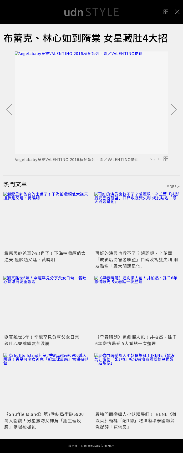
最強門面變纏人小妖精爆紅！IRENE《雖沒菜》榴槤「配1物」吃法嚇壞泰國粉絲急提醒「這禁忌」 (136, 420)
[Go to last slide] (9, 110)
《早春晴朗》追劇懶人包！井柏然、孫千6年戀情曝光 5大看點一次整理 (136, 340)
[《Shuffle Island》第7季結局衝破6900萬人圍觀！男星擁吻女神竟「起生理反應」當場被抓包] (46, 381)
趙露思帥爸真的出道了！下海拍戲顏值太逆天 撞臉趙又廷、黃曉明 (45, 256)
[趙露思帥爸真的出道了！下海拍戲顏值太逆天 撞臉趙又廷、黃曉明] (46, 220)
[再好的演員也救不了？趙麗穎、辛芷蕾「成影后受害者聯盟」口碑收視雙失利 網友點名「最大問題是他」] (137, 220)
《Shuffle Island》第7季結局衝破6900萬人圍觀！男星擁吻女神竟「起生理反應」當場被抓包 (44, 420)
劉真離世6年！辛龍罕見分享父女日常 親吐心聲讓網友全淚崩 (44, 340)
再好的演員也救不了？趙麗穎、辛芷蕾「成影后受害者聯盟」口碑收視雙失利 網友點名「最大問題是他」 (136, 259)
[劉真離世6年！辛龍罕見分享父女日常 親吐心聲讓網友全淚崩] (46, 304)
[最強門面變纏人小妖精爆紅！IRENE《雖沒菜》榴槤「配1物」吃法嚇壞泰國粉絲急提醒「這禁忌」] (137, 381)
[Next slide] (174, 110)
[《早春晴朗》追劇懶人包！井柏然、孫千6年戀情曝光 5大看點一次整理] (137, 304)
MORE (172, 186)
